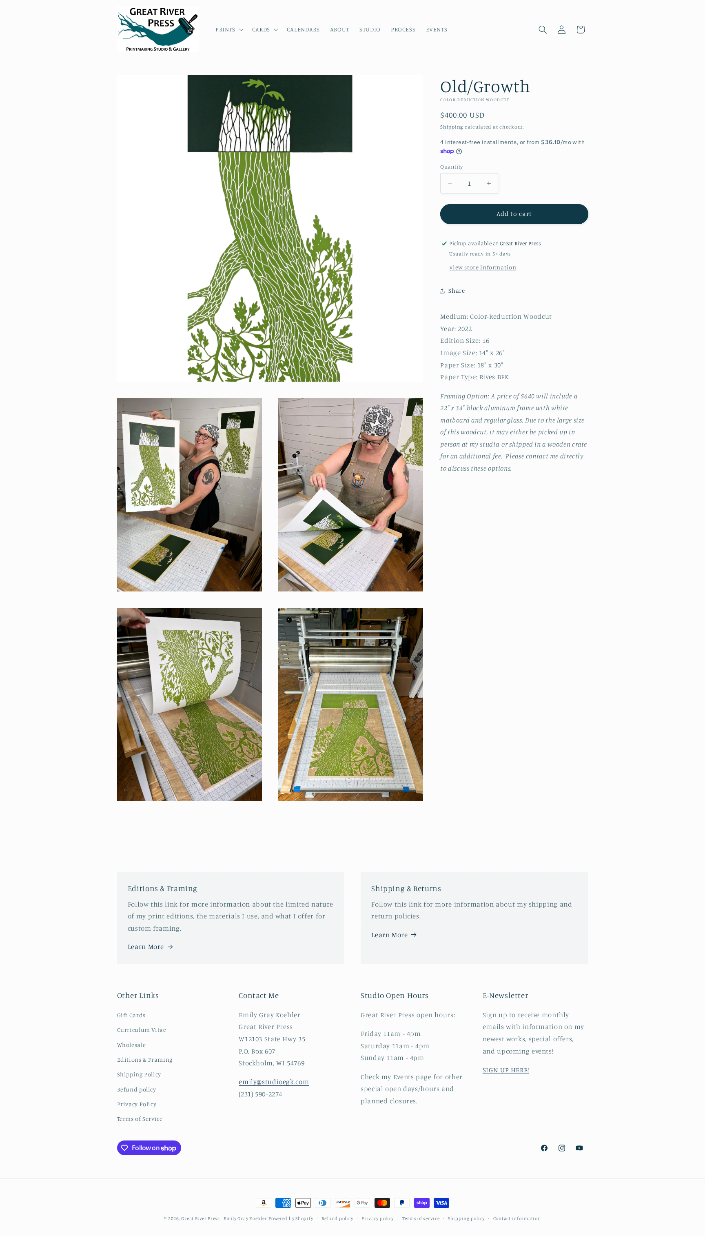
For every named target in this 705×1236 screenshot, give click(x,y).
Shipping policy (466, 1218)
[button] (228, 29)
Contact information (517, 1218)
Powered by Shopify (290, 1218)
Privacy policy (377, 1218)
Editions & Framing (145, 1059)
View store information (482, 267)
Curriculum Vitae (141, 1029)
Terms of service (421, 1218)
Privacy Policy (137, 1103)
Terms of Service (140, 1118)
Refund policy (136, 1089)
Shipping (451, 127)
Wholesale (131, 1044)
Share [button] (456, 290)
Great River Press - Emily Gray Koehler (224, 1218)
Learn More (146, 947)
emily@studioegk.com (274, 1082)
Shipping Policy (139, 1074)
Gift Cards (131, 1014)
